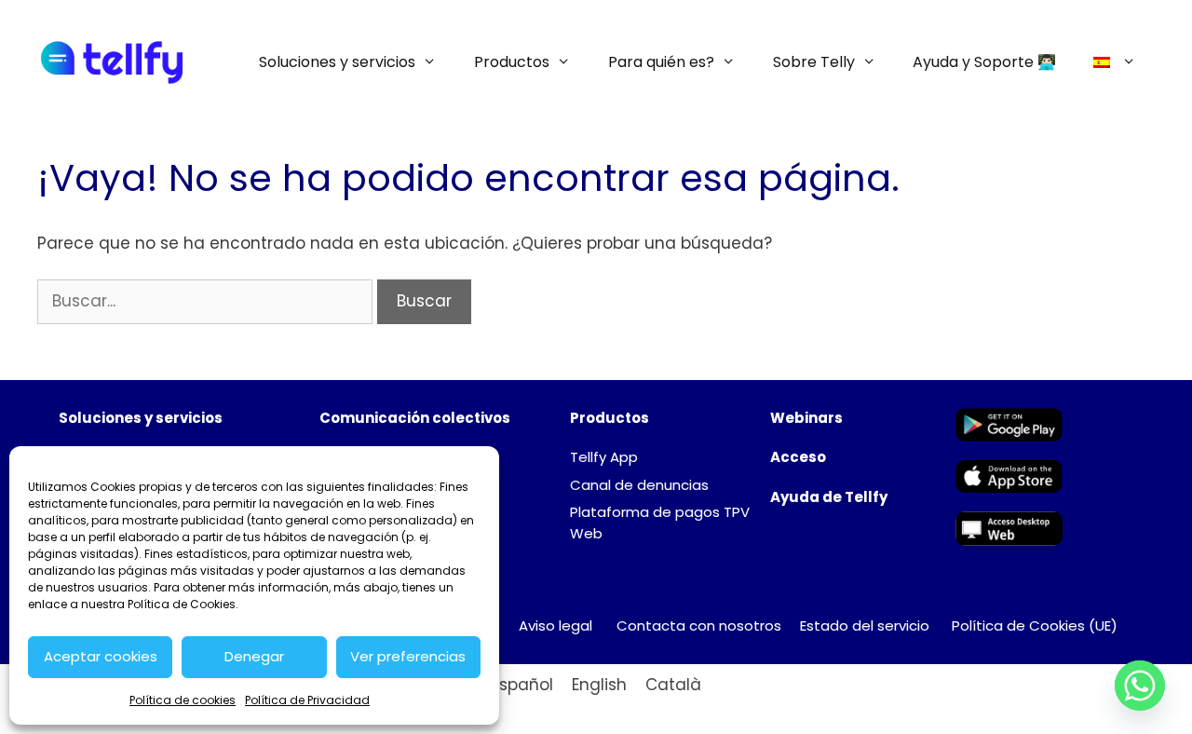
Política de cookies (182, 700)
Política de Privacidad (307, 700)
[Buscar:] (207, 301)
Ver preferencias (408, 656)
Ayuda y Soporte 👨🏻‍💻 (984, 62)
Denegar (254, 656)
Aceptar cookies (100, 656)
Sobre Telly (814, 62)
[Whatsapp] (1140, 685)
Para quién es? (661, 62)
